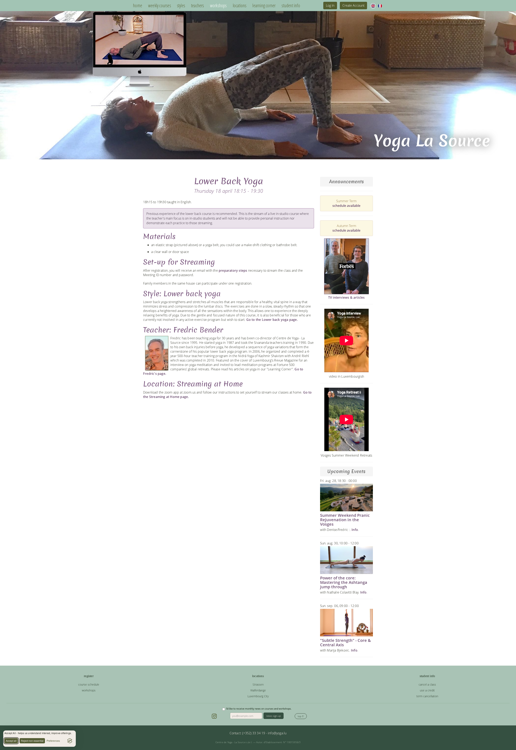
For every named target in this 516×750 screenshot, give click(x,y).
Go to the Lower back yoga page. (272, 319)
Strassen (258, 684)
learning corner (264, 5)
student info (291, 5)
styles (181, 5)
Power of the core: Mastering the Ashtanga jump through (343, 582)
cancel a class (427, 684)
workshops (218, 5)
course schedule (88, 684)
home (137, 5)
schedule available (346, 205)
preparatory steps (233, 270)
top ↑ (301, 716)
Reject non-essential (32, 740)
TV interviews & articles (346, 297)
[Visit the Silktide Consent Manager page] (70, 741)
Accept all (11, 740)
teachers (197, 5)
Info (355, 529)
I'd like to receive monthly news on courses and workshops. (258, 708)
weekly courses (159, 5)
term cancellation (427, 696)
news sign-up (273, 716)
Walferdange (258, 690)
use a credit (427, 690)
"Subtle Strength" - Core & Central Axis (345, 642)
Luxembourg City (258, 696)
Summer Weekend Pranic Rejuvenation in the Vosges (345, 520)
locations (240, 5)
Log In (330, 5)
